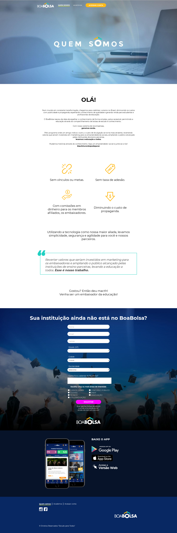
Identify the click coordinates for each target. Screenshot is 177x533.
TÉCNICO (74, 395)
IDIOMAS (74, 393)
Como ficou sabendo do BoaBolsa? (83, 376)
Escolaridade (74, 366)
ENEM (93, 393)
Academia (77, 5)
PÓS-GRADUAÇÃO (78, 397)
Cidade (71, 357)
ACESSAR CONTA (96, 5)
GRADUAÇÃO (96, 395)
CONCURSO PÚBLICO (100, 390)
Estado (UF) (74, 347)
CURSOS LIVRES (77, 390)
